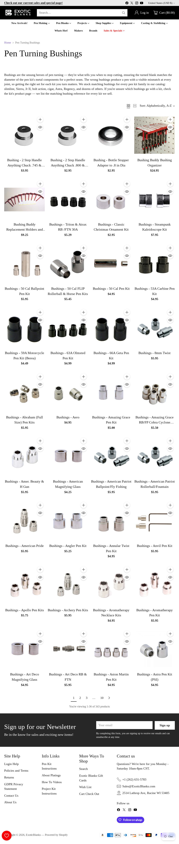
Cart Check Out (89, 794)
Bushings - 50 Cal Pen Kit (111, 288)
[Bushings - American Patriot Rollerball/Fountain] (154, 456)
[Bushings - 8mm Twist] (154, 328)
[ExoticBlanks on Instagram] (136, 3)
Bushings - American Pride (24, 546)
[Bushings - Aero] (68, 392)
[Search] (123, 12)
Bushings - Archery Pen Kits (68, 610)
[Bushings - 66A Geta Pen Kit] (111, 328)
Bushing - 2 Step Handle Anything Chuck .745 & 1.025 (24, 165)
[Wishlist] (7, 836)
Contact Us (11, 795)
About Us (10, 802)
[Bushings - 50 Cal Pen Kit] (111, 263)
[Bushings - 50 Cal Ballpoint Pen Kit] (24, 263)
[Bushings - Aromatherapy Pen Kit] (154, 585)
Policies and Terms (16, 770)
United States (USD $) (160, 3)
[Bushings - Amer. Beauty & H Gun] (24, 456)
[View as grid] (128, 106)
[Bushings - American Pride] (24, 521)
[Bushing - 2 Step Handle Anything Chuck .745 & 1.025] (24, 135)
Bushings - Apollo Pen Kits (24, 610)
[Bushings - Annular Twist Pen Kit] (111, 521)
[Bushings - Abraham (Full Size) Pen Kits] (24, 392)
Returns (9, 777)
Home (7, 42)
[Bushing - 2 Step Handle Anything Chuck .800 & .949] (68, 135)
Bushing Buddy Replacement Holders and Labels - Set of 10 (24, 229)
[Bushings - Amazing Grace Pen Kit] (111, 392)
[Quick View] (40, 127)
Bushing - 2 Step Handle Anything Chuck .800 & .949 (68, 165)
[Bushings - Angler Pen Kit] (68, 521)
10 (101, 698)
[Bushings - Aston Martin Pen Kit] (111, 649)
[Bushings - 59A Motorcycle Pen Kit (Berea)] (24, 328)
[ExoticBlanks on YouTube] (141, 3)
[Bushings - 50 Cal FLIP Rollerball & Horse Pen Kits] (68, 263)
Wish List (85, 787)
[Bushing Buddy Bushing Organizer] (154, 135)
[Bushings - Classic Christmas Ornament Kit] (111, 199)
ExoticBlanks (33, 834)
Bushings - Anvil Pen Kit (154, 546)
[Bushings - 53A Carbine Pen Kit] (154, 263)
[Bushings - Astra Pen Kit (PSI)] (154, 649)
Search (83, 769)
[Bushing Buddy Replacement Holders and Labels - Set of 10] (24, 199)
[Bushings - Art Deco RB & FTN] (68, 649)
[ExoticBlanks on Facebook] (127, 3)
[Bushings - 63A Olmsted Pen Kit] (68, 328)
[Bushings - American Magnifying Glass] (68, 456)
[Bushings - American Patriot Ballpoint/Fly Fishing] (111, 456)
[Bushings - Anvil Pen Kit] (154, 521)
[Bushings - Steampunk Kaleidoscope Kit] (154, 199)
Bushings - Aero (67, 417)
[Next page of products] (109, 698)
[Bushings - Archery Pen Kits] (68, 585)
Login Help (11, 764)
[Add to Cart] (40, 119)
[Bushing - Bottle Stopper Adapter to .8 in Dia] (111, 135)
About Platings (51, 775)
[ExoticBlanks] (17, 13)
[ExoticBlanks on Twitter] (132, 3)
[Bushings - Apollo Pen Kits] (24, 585)
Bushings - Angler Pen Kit (68, 546)
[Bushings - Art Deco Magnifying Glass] (24, 649)
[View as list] (135, 106)
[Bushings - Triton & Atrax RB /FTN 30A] (68, 199)
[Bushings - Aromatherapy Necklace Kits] (111, 585)
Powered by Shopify (56, 834)
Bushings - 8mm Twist (154, 353)
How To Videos (52, 782)
